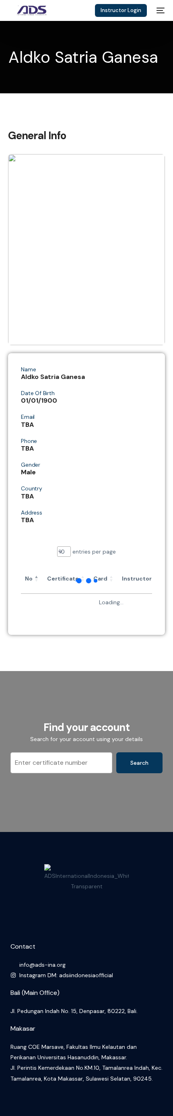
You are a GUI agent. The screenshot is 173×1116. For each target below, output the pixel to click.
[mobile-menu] (160, 10)
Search (139, 762)
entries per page (93, 551)
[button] (36, 578)
